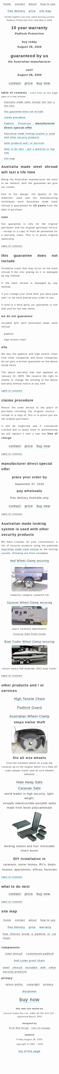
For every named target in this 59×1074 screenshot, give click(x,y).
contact (20, 4)
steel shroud (13, 953)
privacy (48, 984)
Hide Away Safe (29, 782)
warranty (45, 927)
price (32, 10)
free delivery (16, 10)
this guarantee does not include (23, 111)
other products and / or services (24, 143)
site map (45, 10)
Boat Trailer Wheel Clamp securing (29, 641)
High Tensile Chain (29, 699)
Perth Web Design (19, 1028)
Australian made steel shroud (20, 549)
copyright (33, 984)
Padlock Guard (29, 707)
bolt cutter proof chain (29, 960)
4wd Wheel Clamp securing (29, 560)
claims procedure (15, 117)
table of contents (11, 246)
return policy (14, 984)
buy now (43, 83)
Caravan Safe (29, 788)
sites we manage (40, 1028)
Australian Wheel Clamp (29, 716)
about (33, 4)
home (7, 4)
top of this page (29, 1051)
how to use (48, 4)
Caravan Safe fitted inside (29, 634)
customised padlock (40, 953)
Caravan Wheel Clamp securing (29, 602)
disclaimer (29, 991)
